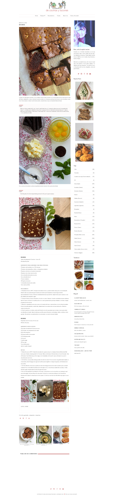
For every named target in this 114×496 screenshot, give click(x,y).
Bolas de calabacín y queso (80, 330)
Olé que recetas (78, 333)
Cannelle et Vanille (79, 309)
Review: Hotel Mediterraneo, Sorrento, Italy (83, 300)
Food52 (76, 322)
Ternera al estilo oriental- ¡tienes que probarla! (84, 336)
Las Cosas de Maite (72, 494)
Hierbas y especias (79, 328)
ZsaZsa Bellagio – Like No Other (83, 350)
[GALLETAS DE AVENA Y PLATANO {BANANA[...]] (27, 434)
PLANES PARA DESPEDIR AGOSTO (80, 341)
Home (36, 15)
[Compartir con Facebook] (26, 418)
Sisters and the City (79, 339)
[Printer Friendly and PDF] (29, 418)
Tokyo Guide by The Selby (79, 347)
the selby (76, 345)
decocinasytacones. (51, 494)
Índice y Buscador (74, 15)
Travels (58, 15)
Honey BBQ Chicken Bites (79, 319)
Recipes (42, 15)
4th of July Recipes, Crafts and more (81, 306)
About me (65, 15)
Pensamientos (51, 15)
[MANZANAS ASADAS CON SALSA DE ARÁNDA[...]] (44, 434)
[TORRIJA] (61, 434)
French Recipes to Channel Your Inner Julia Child (83, 324)
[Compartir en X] (20, 418)
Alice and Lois (78, 303)
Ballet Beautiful (77, 353)
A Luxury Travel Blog (80, 298)
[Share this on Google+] (23, 418)
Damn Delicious (78, 316)
